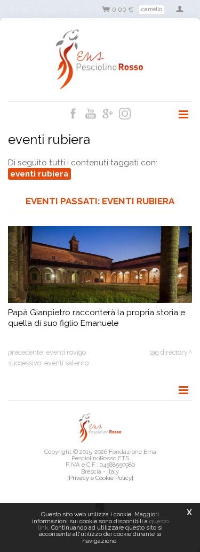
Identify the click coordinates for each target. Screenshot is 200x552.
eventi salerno (66, 363)
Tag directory (168, 352)
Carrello (151, 9)
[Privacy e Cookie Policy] (100, 478)
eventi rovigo (66, 352)
